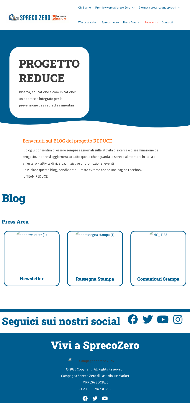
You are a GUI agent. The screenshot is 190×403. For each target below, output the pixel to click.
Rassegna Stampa (95, 279)
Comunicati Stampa (158, 279)
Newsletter (32, 278)
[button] (132, 7)
